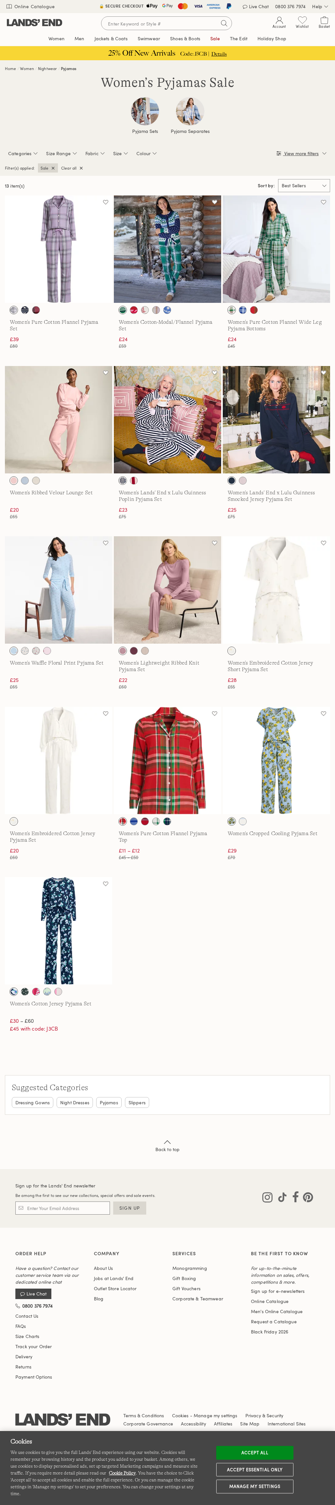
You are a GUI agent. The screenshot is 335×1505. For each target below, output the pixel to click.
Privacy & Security (264, 1415)
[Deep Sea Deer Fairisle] (25, 310)
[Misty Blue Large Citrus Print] (232, 821)
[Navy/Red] (232, 481)
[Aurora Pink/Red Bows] (134, 310)
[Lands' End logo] (62, 1420)
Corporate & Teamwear (197, 1298)
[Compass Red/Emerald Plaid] (254, 310)
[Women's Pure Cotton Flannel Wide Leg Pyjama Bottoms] (276, 249)
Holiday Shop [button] (271, 38)
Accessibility (193, 1424)
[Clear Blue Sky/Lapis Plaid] (243, 310)
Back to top (167, 1149)
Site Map (249, 1424)
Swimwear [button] (149, 38)
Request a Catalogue (274, 1321)
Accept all (254, 1453)
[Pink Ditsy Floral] (36, 651)
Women (27, 68)
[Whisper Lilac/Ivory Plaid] (14, 310)
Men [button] (79, 38)
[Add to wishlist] (106, 202)
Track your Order (33, 1346)
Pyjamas (68, 68)
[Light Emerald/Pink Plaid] (232, 310)
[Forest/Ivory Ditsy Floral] (25, 992)
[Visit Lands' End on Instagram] (267, 1198)
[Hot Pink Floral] (36, 992)
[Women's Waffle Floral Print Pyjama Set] (58, 590)
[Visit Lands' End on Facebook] (293, 1198)
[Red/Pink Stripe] (134, 481)
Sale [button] (215, 38)
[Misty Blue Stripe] (243, 821)
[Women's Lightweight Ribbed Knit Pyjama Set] (167, 590)
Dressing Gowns (32, 1102)
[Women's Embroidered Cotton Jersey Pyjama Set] (58, 760)
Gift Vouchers (186, 1288)
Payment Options (33, 1377)
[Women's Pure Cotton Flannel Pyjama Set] (58, 249)
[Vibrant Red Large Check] (58, 992)
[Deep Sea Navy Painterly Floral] (14, 992)
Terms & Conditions (143, 1415)
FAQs (20, 1326)
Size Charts (27, 1336)
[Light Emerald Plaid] (123, 310)
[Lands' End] (34, 23)
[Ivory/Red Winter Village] (145, 310)
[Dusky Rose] (123, 651)
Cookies (180, 1415)
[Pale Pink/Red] (243, 481)
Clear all (69, 168)
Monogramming (189, 1268)
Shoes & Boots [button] (185, 38)
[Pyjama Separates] (190, 111)
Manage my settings (255, 1486)
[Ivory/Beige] (232, 651)
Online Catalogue (34, 6)
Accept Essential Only (255, 1469)
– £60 (22, 1020)
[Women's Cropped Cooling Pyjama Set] (276, 760)
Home (10, 68)
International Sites (287, 1424)
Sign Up (129, 1208)
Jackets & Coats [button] (111, 38)
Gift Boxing (184, 1278)
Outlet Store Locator (115, 1288)
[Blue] (25, 481)
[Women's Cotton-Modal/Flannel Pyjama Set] (167, 249)
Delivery (23, 1356)
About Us (103, 1268)
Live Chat (36, 1294)
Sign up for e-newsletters (278, 1291)
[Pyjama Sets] (145, 111)
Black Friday (269, 1332)
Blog (99, 1298)
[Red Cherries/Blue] (14, 651)
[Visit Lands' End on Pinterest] (306, 1198)
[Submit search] (224, 23)
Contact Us (26, 1316)
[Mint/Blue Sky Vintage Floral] (47, 992)
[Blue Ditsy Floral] (25, 651)
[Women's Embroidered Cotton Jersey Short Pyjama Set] (276, 590)
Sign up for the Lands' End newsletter (55, 1186)
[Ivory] (36, 481)
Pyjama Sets (145, 131)
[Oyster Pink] (14, 481)
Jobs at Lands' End (114, 1278)
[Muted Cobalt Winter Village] (167, 310)
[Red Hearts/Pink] (47, 651)
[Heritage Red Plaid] (145, 821)
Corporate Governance (148, 1424)
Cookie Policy (122, 1473)
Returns (23, 1367)
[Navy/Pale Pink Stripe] (123, 481)
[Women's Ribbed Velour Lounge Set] (58, 419)
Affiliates (223, 1424)
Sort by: (266, 186)
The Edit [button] (238, 38)
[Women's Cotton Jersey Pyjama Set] (58, 930)
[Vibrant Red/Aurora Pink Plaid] (36, 310)
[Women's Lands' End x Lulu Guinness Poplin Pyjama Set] (167, 419)
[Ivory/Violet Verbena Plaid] (156, 310)
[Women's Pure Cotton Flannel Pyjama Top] (167, 760)
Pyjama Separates (190, 131)
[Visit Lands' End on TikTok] (280, 1198)
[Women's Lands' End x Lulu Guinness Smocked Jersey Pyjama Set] (276, 419)
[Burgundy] (134, 651)
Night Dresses (74, 1102)
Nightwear (47, 68)
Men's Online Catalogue (277, 1311)
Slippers (137, 1102)
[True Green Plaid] (167, 821)
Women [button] (56, 38)
